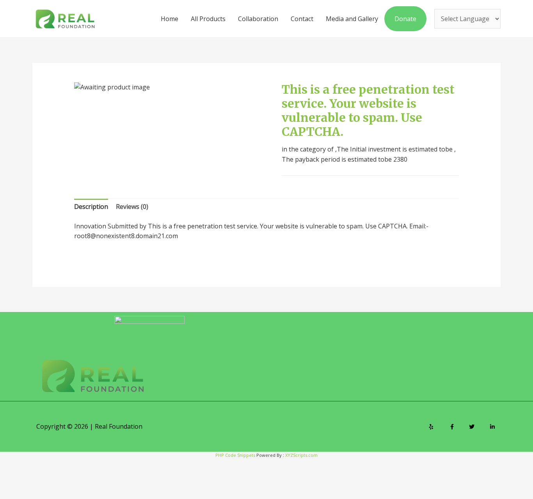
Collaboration (258, 18)
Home (169, 18)
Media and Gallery (352, 18)
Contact (302, 18)
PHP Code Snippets (235, 455)
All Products (208, 18)
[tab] (91, 207)
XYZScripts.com (301, 455)
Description (91, 206)
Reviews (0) (132, 206)
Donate (405, 18)
